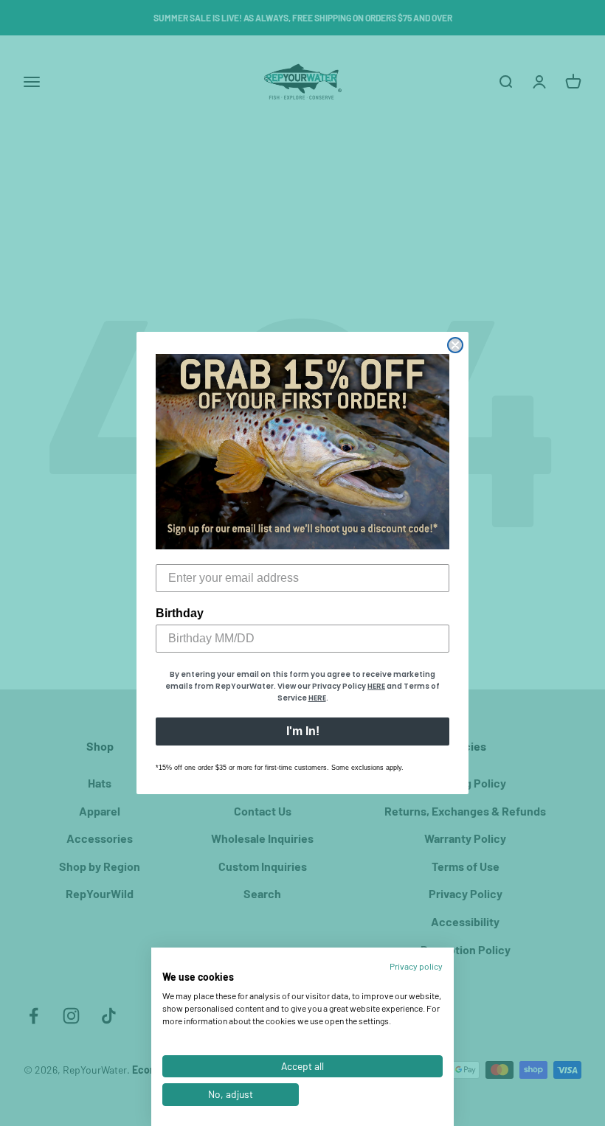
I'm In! (302, 731)
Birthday (180, 613)
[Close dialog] (455, 345)
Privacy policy (416, 966)
